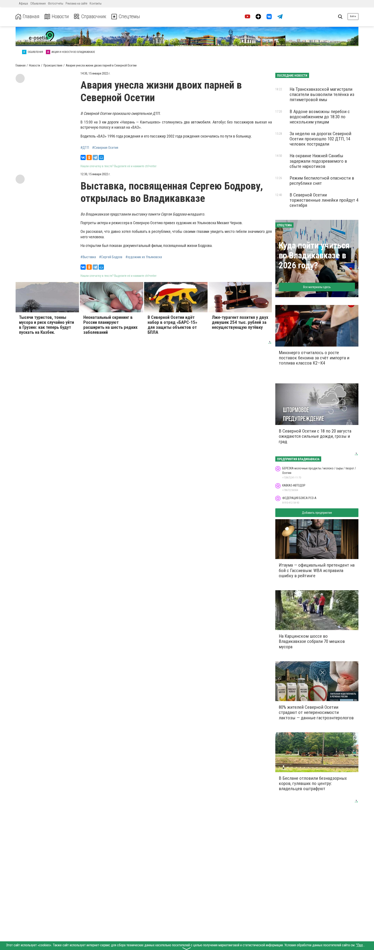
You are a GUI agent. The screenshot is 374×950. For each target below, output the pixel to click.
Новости (60, 16)
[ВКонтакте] (83, 157)
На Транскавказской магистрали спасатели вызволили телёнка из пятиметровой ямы (322, 94)
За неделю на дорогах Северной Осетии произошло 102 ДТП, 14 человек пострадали (320, 139)
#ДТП (85, 148)
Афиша (23, 3)
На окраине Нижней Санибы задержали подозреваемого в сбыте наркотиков (318, 161)
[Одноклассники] (89, 157)
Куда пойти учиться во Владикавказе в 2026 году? (314, 255)
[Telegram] (95, 157)
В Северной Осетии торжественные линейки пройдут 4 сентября (324, 200)
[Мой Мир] (101, 157)
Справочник (93, 16)
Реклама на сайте (76, 3)
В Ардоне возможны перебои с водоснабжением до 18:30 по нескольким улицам (320, 117)
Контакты (96, 3)
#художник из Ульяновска (144, 257)
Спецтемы (129, 16)
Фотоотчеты (55, 3)
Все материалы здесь (317, 287)
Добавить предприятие (317, 512)
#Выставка (88, 257)
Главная (31, 16)
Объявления (38, 3)
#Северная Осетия (105, 148)
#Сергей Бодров (110, 257)
